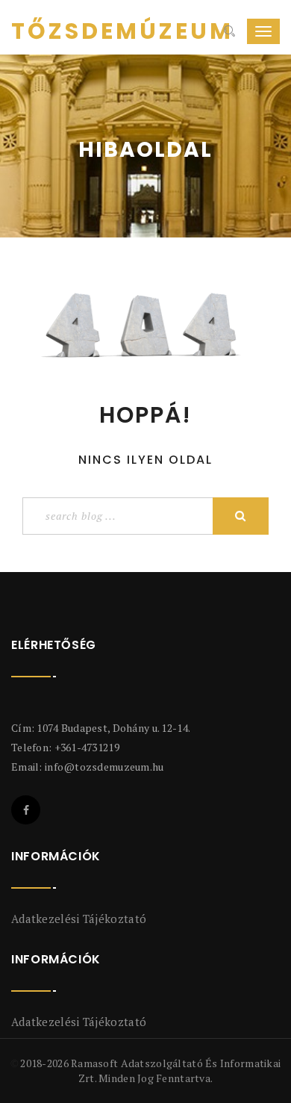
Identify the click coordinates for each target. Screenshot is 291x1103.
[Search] (229, 31)
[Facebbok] (25, 809)
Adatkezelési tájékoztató (78, 918)
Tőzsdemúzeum (67, 31)
